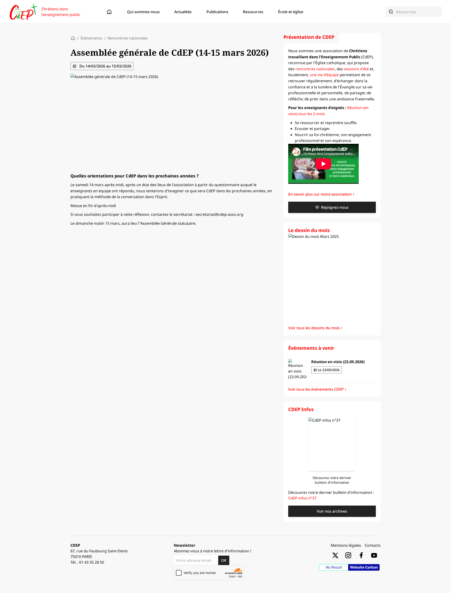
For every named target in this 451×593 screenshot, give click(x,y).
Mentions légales (346, 545)
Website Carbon (364, 567)
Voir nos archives (332, 511)
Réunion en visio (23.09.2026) (338, 361)
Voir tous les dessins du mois (314, 327)
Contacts (373, 545)
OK (223, 560)
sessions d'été (356, 68)
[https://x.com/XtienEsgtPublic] (335, 555)
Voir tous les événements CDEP (316, 389)
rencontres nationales (315, 68)
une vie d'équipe (324, 74)
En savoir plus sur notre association (320, 194)
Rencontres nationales (128, 38)
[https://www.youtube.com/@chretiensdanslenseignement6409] (374, 555)
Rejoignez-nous (335, 207)
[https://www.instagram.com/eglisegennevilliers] (348, 555)
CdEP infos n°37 (302, 498)
